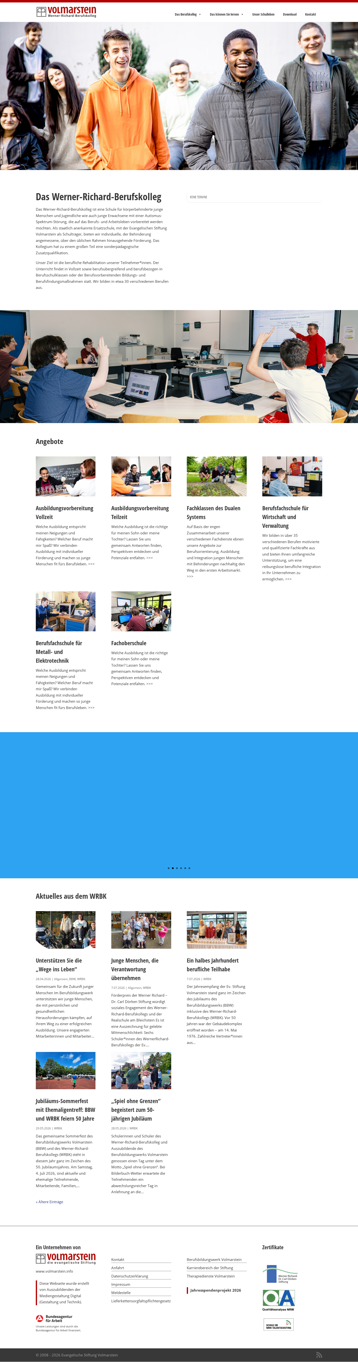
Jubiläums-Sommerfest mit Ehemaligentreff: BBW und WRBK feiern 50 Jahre (65, 1109)
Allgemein (61, 979)
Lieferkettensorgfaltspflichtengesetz (141, 1300)
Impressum (120, 1284)
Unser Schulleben (263, 14)
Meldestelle (121, 1292)
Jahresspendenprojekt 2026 (215, 1290)
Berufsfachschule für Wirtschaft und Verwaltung (285, 517)
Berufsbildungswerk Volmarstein (214, 1259)
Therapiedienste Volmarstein (211, 1276)
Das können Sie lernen (224, 14)
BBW (72, 979)
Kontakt (310, 14)
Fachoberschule (128, 643)
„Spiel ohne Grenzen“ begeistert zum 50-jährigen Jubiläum (135, 1109)
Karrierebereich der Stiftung (210, 1267)
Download (290, 14)
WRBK (81, 979)
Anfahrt (117, 1267)
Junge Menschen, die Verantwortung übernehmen (135, 969)
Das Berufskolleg (186, 14)
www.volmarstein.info (54, 1271)
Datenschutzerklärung (129, 1276)
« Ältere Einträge (49, 1201)
